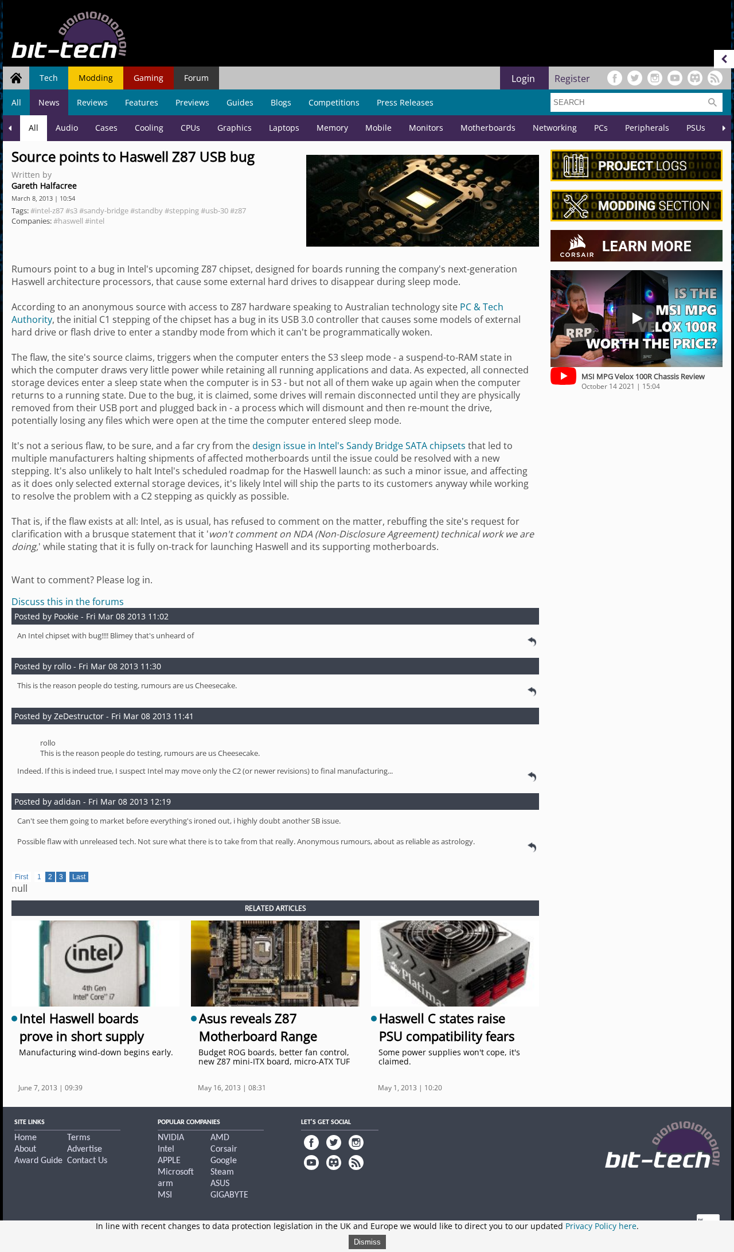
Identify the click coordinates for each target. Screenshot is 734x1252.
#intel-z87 (47, 210)
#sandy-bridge (103, 210)
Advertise (84, 1149)
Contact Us (87, 1160)
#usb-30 (214, 210)
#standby (146, 210)
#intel (94, 221)
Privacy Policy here (601, 1225)
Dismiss (367, 1242)
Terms (78, 1137)
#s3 (71, 210)
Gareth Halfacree (44, 185)
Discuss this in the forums (67, 601)
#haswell (68, 221)
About (25, 1149)
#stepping (182, 210)
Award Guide (38, 1160)
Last (78, 877)
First (21, 877)
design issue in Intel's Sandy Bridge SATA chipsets (359, 445)
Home (25, 1137)
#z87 (238, 210)
